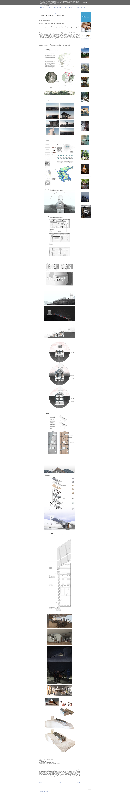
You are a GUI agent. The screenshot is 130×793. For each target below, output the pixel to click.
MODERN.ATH (65, 7)
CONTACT (41, 9)
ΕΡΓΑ (55, 7)
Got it (89, 2)
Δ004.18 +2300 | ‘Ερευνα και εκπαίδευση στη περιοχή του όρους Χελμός (53, 13)
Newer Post (40, 782)
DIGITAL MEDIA (83, 7)
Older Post (78, 782)
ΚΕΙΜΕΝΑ (50, 7)
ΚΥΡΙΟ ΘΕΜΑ (42, 7)
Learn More (85, 2)
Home (60, 782)
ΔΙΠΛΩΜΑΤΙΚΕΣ (77, 7)
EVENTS (46, 7)
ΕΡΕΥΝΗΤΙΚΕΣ (71, 7)
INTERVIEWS (59, 7)
